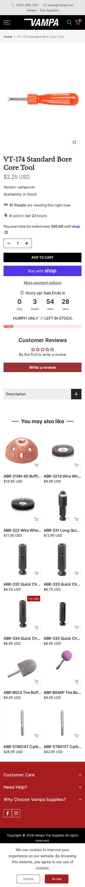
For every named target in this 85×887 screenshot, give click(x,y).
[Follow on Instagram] (16, 813)
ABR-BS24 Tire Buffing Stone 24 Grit (36, 692)
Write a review (42, 367)
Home (8, 36)
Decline (28, 879)
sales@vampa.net (61, 5)
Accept (56, 879)
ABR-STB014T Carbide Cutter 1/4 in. (36, 746)
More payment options (42, 282)
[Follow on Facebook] (8, 813)
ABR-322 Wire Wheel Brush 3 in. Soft (37, 530)
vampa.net (26, 187)
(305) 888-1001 (27, 5)
